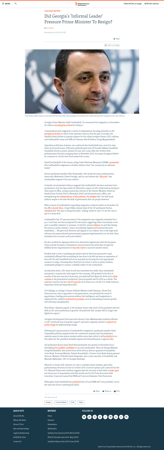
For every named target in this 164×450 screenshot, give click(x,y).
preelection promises (75, 299)
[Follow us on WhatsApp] (121, 417)
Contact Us (17, 442)
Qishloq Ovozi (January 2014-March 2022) (64, 433)
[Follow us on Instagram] (95, 417)
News (50, 416)
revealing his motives (63, 125)
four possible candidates (64, 348)
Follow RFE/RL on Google (133, 4)
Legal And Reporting (21, 433)
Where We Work (19, 420)
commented (114, 163)
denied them (57, 208)
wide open (114, 371)
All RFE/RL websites (151, 4)
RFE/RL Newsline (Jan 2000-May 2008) (63, 437)
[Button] (116, 38)
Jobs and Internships (21, 429)
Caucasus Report (52, 11)
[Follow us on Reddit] (89, 417)
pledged (93, 197)
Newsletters (52, 425)
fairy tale (103, 177)
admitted (48, 211)
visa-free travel (78, 248)
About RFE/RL (18, 416)
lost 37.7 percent (74, 282)
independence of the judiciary (73, 197)
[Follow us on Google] (100, 417)
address (96, 225)
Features (51, 420)
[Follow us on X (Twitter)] (105, 417)
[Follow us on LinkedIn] (116, 417)
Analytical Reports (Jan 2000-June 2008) (63, 442)
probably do (109, 336)
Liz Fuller (50, 28)
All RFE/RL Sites (19, 437)
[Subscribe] (126, 417)
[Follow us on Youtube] (84, 417)
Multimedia (52, 429)
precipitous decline (52, 134)
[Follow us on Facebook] (110, 417)
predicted (76, 382)
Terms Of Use (18, 425)
